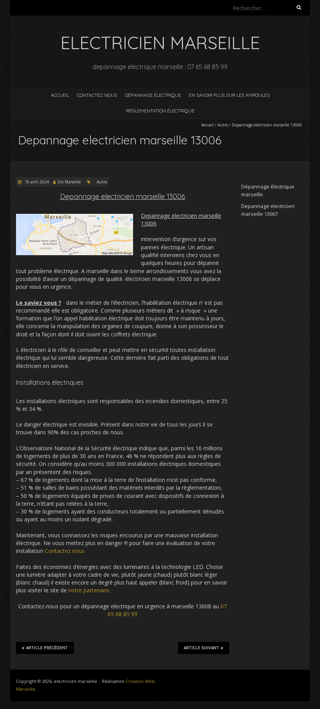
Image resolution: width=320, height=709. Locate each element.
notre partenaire (88, 590)
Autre (223, 125)
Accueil (60, 95)
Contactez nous (97, 95)
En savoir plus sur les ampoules (229, 95)
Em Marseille (69, 182)
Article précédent (47, 647)
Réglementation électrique (160, 111)
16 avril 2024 (36, 182)
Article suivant (201, 647)
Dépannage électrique (153, 95)
